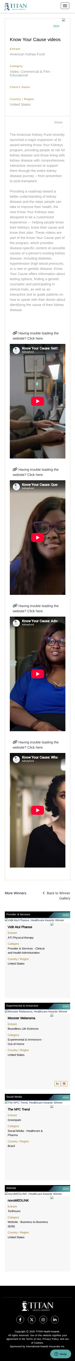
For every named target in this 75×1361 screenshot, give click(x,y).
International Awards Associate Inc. (45, 1346)
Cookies (38, 1342)
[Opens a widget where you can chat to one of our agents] (60, 1354)
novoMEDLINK (18, 1200)
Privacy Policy (50, 1339)
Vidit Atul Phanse (20, 927)
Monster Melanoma (21, 1018)
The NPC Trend (19, 1109)
